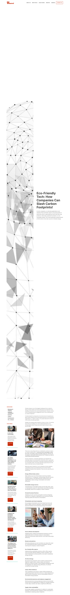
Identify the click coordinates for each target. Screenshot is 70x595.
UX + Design (11, 419)
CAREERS (53, 2)
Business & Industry (10, 410)
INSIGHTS (48, 2)
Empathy (10, 414)
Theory (9, 416)
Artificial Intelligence (10, 412)
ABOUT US (29, 2)
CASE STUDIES (42, 2)
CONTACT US (59, 2)
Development (11, 418)
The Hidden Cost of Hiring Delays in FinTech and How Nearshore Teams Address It (12, 546)
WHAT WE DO (34, 2)
